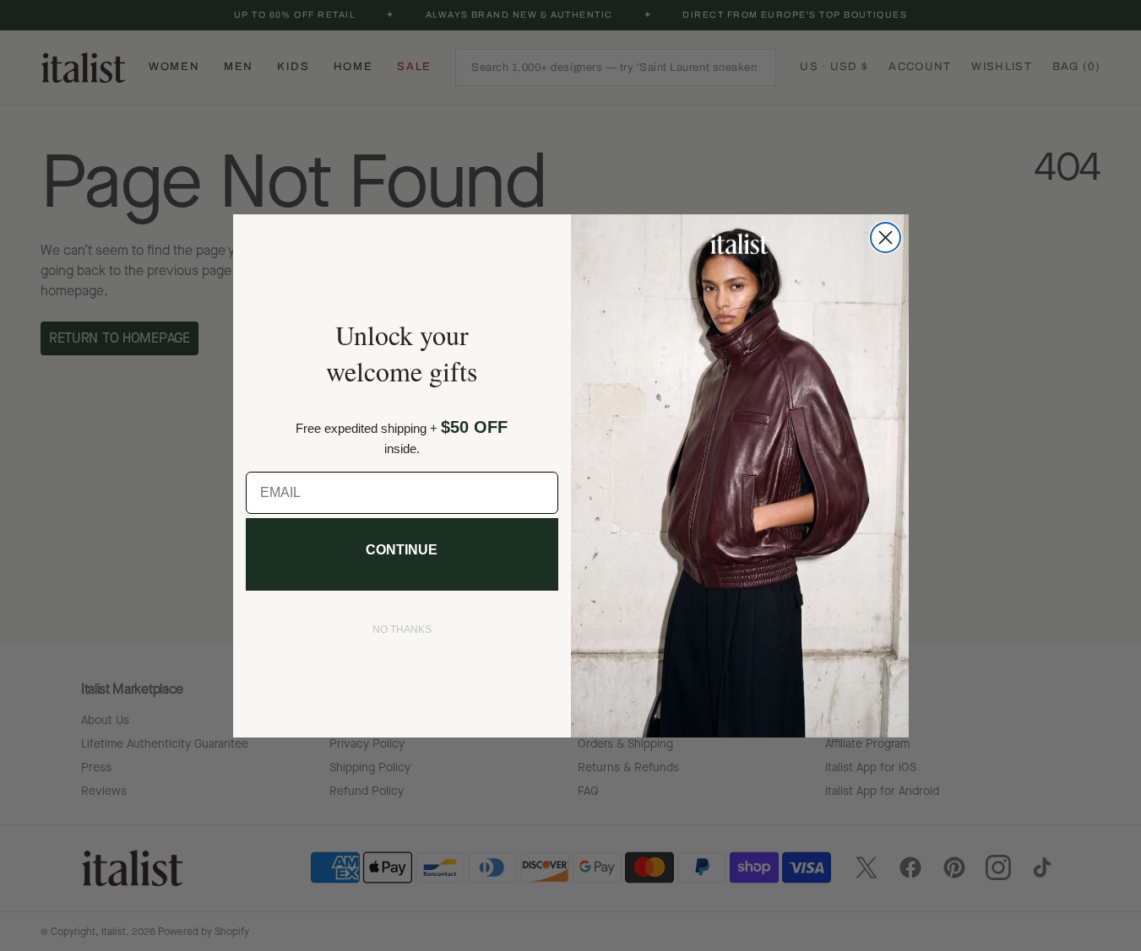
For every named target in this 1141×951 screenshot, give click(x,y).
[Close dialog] (885, 237)
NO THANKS (402, 629)
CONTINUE (401, 550)
